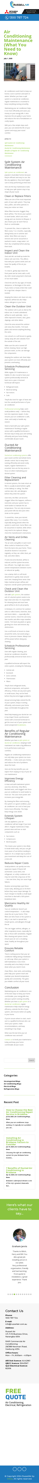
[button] (8, 1294)
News (8, 1119)
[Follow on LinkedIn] (19, 1469)
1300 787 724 (11, 1318)
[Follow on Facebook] (15, 1469)
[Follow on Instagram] (24, 1469)
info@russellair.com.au (16, 1324)
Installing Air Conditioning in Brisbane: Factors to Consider (17, 1141)
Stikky (10, 1479)
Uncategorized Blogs (12, 1081)
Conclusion (8, 156)
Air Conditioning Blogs (12, 1084)
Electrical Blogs (10, 1086)
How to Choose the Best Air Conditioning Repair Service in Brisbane (19, 1112)
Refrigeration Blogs (11, 1089)
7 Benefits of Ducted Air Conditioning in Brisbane (19, 1170)
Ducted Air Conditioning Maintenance (17, 148)
